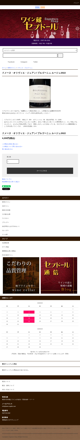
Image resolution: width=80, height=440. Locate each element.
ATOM (16, 430)
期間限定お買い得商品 (9, 251)
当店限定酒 (5, 243)
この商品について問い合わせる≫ (12, 146)
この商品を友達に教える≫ (10, 144)
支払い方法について (7, 428)
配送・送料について (18, 428)
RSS (12, 430)
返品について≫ (7, 179)
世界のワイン (12, 68)
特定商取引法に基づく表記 (39, 428)
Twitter (35, 62)
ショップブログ (6, 430)
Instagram (24, 62)
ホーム (4, 68)
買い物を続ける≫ (7, 149)
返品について (28, 428)
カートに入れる (42, 171)
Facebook (11, 62)
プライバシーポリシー (53, 428)
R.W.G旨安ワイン (7, 255)
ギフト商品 (5, 247)
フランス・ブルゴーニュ (25, 68)
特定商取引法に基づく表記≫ (11, 181)
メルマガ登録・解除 (64, 428)
